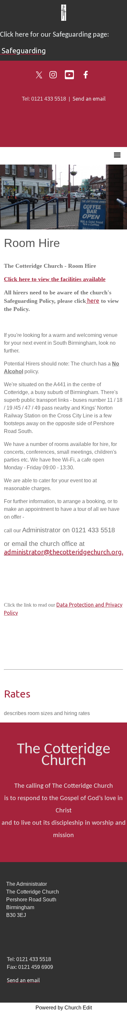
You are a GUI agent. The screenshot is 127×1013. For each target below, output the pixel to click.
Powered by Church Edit (63, 1007)
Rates (17, 693)
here (92, 300)
